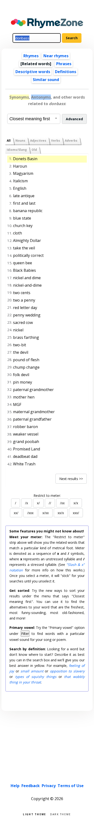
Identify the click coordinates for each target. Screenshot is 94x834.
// (50, 503)
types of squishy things (35, 676)
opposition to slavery (67, 671)
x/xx (45, 513)
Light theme (34, 814)
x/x (76, 503)
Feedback (30, 785)
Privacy (49, 785)
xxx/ (76, 513)
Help (15, 785)
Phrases (63, 63)
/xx (62, 503)
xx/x (61, 513)
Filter (25, 633)
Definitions (65, 71)
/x (26, 503)
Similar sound (46, 79)
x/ (38, 503)
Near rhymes (55, 55)
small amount (31, 671)
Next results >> (71, 478)
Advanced (74, 119)
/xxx (30, 513)
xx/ (16, 513)
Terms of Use (71, 785)
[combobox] (33, 119)
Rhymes (31, 55)
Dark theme (60, 814)
